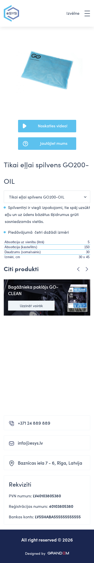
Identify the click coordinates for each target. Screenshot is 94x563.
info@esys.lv (30, 443)
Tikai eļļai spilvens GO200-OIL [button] (36, 196)
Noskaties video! (52, 125)
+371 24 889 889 (34, 423)
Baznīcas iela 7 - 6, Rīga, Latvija (50, 463)
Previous (78, 269)
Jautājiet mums (53, 143)
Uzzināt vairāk (31, 305)
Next (87, 269)
